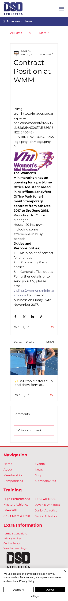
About (7, 469)
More (42, 32)
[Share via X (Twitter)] (23, 316)
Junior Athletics (46, 510)
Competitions (13, 481)
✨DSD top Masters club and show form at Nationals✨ (34, 383)
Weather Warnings (15, 548)
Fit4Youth (10, 510)
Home (7, 463)
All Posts (16, 32)
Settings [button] (34, 596)
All (30, 32)
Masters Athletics (15, 504)
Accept (50, 589)
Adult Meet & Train (16, 516)
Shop (38, 475)
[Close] (63, 573)
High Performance (16, 498)
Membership (12, 475)
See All (50, 341)
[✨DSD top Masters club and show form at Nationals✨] (34, 361)
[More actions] (52, 53)
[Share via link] (41, 316)
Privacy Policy (12, 538)
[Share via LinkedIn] (32, 316)
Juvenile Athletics (47, 504)
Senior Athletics (46, 516)
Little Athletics (45, 499)
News (39, 469)
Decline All (18, 589)
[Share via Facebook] (15, 316)
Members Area (45, 481)
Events (40, 463)
